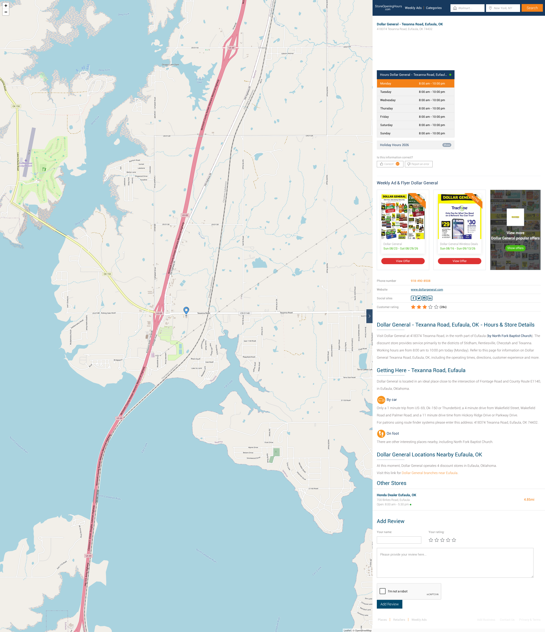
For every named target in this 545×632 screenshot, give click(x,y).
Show (447, 144)
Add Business (486, 619)
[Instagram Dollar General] (424, 298)
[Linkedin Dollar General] (429, 298)
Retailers (399, 619)
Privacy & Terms (530, 619)
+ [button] (5, 5)
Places (382, 619)
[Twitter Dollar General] (418, 298)
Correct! (391, 164)
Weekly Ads (413, 8)
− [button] (5, 12)
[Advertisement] (459, 56)
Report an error (420, 164)
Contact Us (507, 619)
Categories (434, 8)
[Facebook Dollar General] (413, 298)
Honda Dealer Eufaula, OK (396, 495)
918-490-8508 (420, 280)
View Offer (403, 261)
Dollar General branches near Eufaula (430, 473)
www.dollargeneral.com (427, 289)
